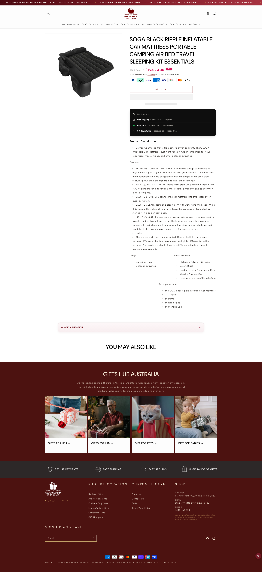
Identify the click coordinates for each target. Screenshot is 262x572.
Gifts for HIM (100, 443)
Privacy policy (113, 562)
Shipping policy (148, 562)
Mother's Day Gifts (98, 508)
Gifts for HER (57, 443)
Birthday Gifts (96, 494)
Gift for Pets (144, 443)
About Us (137, 494)
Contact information (166, 562)
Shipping (151, 74)
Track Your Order (141, 508)
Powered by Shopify (80, 562)
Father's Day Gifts (98, 503)
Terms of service (130, 562)
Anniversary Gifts (97, 498)
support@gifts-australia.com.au (192, 502)
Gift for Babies (189, 443)
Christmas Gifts (96, 512)
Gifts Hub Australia (62, 562)
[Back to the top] (258, 556)
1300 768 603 (182, 510)
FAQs (134, 503)
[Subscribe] (93, 538)
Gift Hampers (95, 517)
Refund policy (98, 562)
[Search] (48, 13)
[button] (161, 97)
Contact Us (138, 498)
